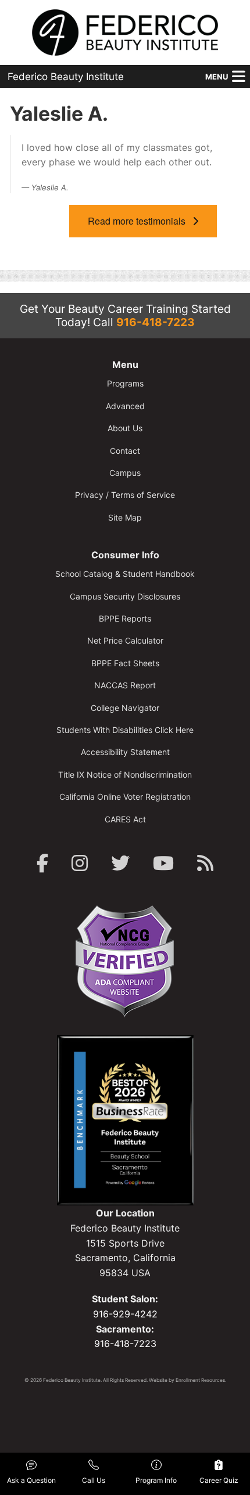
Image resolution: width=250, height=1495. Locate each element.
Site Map (125, 517)
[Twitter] (120, 863)
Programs (125, 383)
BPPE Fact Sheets (125, 663)
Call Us (93, 1480)
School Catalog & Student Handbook (125, 574)
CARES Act (125, 819)
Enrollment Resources (200, 1380)
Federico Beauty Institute (66, 76)
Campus (125, 473)
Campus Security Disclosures (125, 596)
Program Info (156, 1480)
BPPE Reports (125, 618)
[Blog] (205, 863)
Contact (125, 451)
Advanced (125, 406)
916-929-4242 (125, 1314)
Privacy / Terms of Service (125, 495)
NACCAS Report (125, 685)
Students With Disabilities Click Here (125, 730)
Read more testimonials (140, 221)
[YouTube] (163, 863)
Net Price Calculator (125, 640)
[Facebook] (42, 863)
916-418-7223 (155, 322)
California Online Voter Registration (125, 796)
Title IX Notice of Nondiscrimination (125, 774)
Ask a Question (31, 1480)
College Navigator (125, 708)
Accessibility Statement (125, 752)
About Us (125, 428)
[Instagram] (80, 863)
